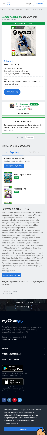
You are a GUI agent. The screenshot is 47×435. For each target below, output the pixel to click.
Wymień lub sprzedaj (11, 354)
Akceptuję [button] (23, 429)
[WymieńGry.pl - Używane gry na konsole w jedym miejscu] (13, 322)
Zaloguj (28, 3)
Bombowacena (9, 161)
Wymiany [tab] (14, 152)
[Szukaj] (22, 3)
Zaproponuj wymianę (14, 166)
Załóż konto (39, 3)
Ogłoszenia (10, 9)
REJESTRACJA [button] (22, 307)
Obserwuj (9, 61)
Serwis (5, 349)
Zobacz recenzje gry (10, 275)
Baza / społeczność (10, 360)
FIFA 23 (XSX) (11, 64)
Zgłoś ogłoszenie (7, 293)
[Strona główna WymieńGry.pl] (2, 9)
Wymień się (13, 92)
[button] (13, 137)
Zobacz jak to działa (9, 339)
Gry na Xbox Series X (23, 9)
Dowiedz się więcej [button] (11, 423)
